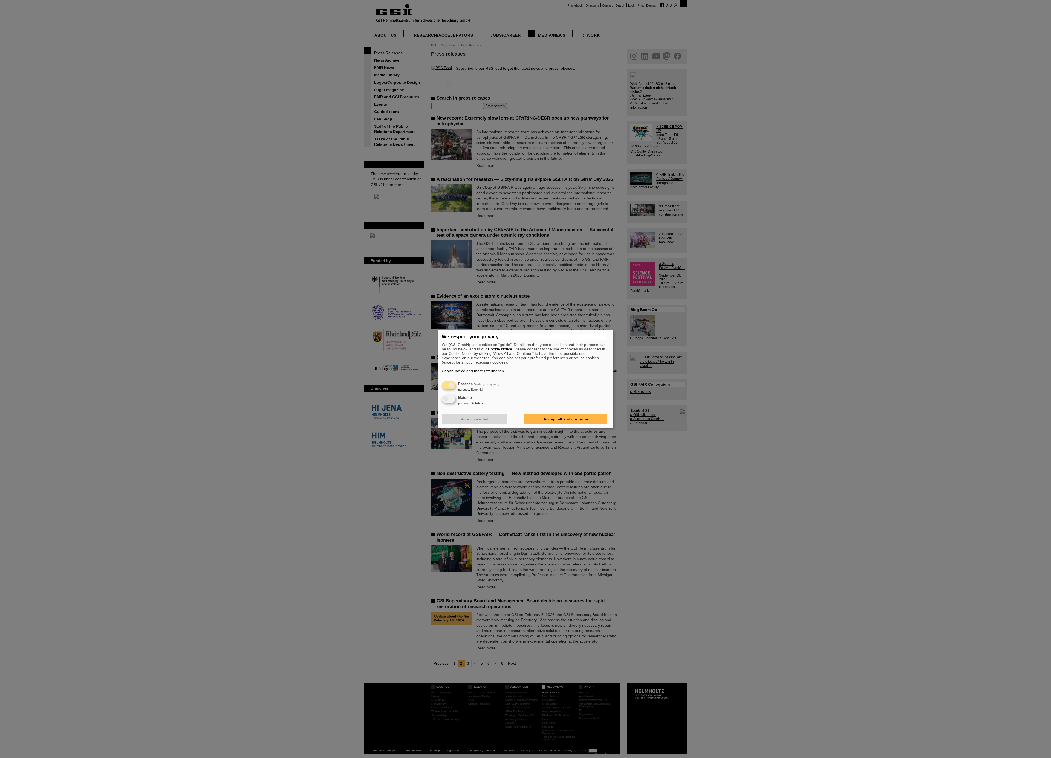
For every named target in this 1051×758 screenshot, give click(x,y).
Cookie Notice (500, 349)
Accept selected (474, 419)
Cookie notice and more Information (473, 371)
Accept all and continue (566, 419)
